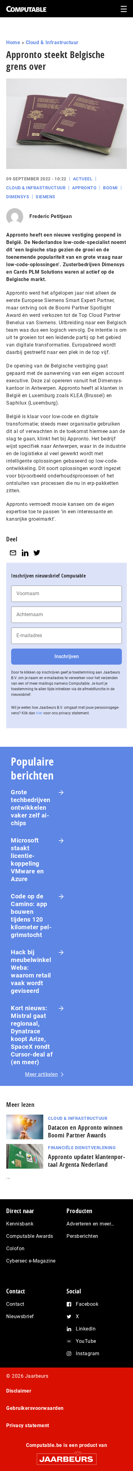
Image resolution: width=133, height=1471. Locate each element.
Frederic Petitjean (50, 216)
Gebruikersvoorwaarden (35, 1408)
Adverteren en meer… (90, 1224)
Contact (15, 1304)
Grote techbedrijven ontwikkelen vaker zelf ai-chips (30, 807)
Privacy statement (27, 1425)
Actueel (83, 178)
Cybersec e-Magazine (31, 1261)
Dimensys (17, 196)
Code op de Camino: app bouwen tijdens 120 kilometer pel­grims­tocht (31, 916)
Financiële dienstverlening (82, 1147)
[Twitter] (37, 553)
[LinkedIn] (25, 553)
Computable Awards (29, 1236)
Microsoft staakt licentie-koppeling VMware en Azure (27, 860)
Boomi (110, 187)
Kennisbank (19, 1224)
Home (13, 42)
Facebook (87, 1304)
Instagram (88, 1353)
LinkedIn (86, 1329)
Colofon (15, 1248)
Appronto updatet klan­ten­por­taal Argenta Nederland (86, 1161)
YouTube (86, 1341)
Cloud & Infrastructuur (52, 42)
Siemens (45, 196)
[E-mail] (13, 553)
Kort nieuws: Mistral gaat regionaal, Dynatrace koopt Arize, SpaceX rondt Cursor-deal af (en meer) (32, 1035)
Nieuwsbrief (20, 1316)
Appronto (84, 187)
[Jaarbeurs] (66, 1456)
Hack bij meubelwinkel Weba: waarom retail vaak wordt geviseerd (31, 971)
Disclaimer (18, 1391)
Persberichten (82, 1236)
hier (39, 713)
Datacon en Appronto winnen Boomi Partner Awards (85, 1131)
